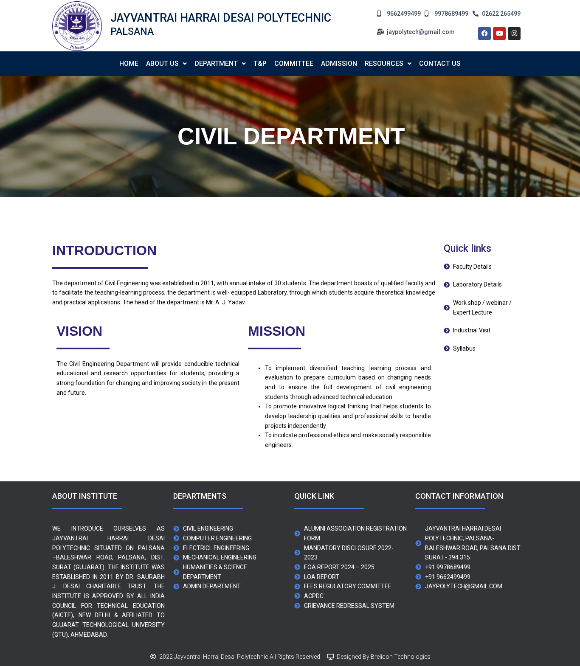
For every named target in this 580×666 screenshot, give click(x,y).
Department (216, 63)
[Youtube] (499, 33)
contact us (440, 63)
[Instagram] (514, 33)
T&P (260, 63)
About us (162, 63)
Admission (339, 63)
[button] (166, 64)
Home (128, 63)
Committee (293, 63)
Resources (384, 63)
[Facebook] (484, 33)
